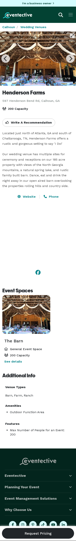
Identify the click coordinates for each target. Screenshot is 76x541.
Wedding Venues (33, 27)
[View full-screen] (72, 35)
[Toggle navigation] (70, 14)
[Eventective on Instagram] (23, 524)
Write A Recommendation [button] (31, 122)
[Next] (70, 58)
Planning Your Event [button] (22, 487)
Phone (53, 196)
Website (29, 196)
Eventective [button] (15, 475)
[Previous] (5, 58)
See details (13, 361)
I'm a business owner (36, 3)
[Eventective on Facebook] (12, 524)
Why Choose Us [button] (18, 510)
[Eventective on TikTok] (43, 524)
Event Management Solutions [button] (31, 498)
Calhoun (8, 27)
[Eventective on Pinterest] (33, 524)
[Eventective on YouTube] (53, 524)
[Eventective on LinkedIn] (63, 524)
